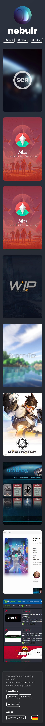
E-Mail (24, 682)
